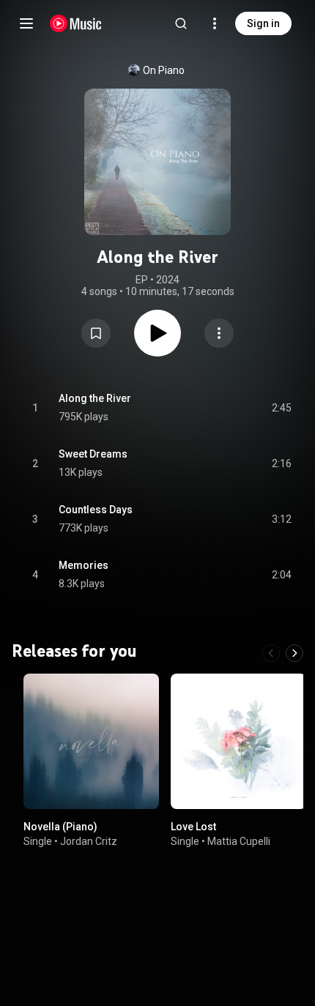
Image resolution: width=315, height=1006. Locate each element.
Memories (83, 565)
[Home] (76, 23)
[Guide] (26, 23)
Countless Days (96, 509)
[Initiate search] (181, 23)
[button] (96, 333)
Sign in (263, 23)
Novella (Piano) (60, 826)
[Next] (294, 653)
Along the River (95, 398)
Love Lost (193, 826)
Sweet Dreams (93, 454)
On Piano (164, 70)
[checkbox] (281, 408)
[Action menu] (219, 333)
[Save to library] (96, 333)
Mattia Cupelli (238, 841)
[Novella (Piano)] (91, 741)
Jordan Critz (88, 841)
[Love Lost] (238, 741)
